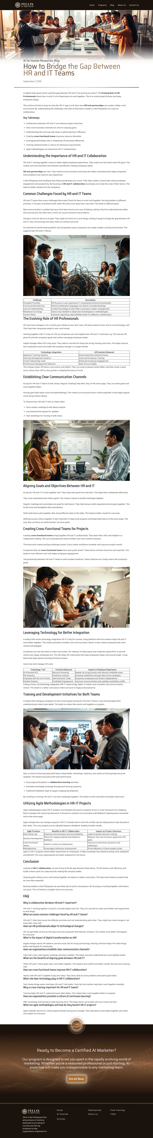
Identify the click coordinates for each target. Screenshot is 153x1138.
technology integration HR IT (52, 684)
